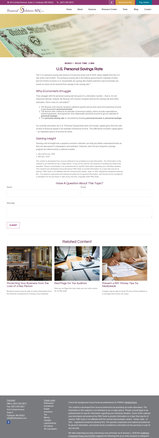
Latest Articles (50, 423)
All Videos (48, 426)
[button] (69, 9)
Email (83, 187)
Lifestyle (47, 420)
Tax (45, 415)
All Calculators (50, 429)
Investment (48, 406)
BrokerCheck (131, 402)
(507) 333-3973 (67, 2)
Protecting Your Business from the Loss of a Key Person (28, 285)
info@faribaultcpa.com (17, 418)
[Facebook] (111, 2)
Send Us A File (125, 2)
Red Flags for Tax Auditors (70, 283)
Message (11, 203)
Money (47, 417)
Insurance (48, 412)
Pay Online (144, 2)
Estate (46, 409)
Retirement (49, 403)
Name (9, 187)
